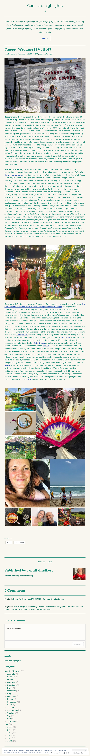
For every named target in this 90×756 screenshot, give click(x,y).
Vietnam (11, 721)
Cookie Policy (46, 752)
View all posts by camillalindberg (18, 576)
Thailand (11, 713)
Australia (11, 674)
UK (8, 716)
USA (9, 719)
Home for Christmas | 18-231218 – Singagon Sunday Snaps (38, 599)
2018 (36, 54)
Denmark (11, 677)
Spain (9, 705)
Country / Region (11, 671)
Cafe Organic (39, 343)
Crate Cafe (26, 379)
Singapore (49, 54)
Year (6, 724)
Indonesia (42, 54)
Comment (77, 644)
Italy (9, 693)
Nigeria (10, 699)
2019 (9, 738)
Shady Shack (22, 334)
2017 (9, 733)
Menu (44, 38)
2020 (9, 741)
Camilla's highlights (45, 5)
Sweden (10, 707)
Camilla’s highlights (12, 661)
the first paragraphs (13, 175)
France (10, 679)
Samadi (46, 346)
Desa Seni (65, 337)
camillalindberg (9, 54)
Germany (11, 682)
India (9, 688)
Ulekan (7, 365)
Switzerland (12, 710)
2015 (9, 727)
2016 (9, 730)
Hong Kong (12, 685)
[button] (25, 272)
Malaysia (11, 696)
